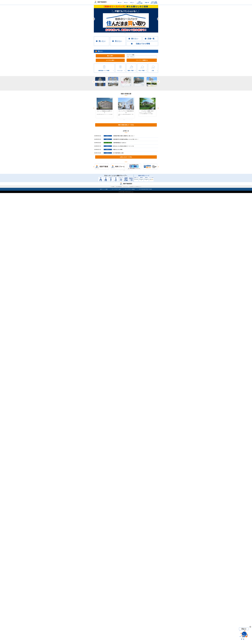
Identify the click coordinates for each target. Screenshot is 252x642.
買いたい (120, 2)
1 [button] (121, 33)
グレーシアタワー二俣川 (116, 189)
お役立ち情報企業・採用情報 (154, 2)
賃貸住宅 (146, 179)
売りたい (126, 2)
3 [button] (125, 33)
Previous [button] (93, 19)
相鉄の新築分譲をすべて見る (126, 125)
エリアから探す (110, 60)
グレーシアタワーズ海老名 (130, 189)
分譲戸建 (141, 179)
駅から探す (110, 55)
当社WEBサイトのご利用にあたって (135, 186)
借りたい (132, 2)
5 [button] (129, 33)
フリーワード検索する (142, 60)
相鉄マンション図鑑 (103, 189)
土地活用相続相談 (126, 179)
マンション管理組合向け (131, 179)
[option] (126, 19)
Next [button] (158, 19)
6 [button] (131, 33)
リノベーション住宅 (151, 179)
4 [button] (127, 33)
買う (101, 179)
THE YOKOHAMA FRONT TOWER (145, 189)
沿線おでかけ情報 (143, 44)
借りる (111, 179)
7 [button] (131, 87)
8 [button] (133, 87)
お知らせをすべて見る (126, 157)
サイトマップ (126, 186)
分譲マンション (136, 179)
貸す (116, 179)
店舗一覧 (147, 2)
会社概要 (113, 186)
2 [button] (123, 33)
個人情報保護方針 (119, 186)
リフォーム (121, 179)
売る (106, 179)
